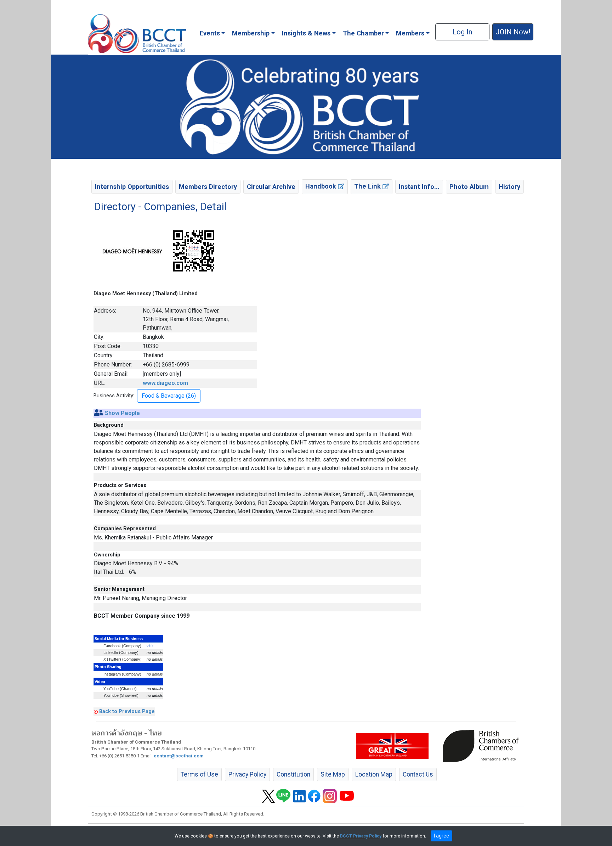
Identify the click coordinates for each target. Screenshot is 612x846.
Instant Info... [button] (419, 186)
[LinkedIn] (299, 795)
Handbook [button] (321, 186)
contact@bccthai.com (179, 755)
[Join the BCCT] (306, 106)
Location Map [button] (373, 774)
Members (410, 33)
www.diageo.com (165, 383)
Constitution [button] (293, 774)
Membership (251, 33)
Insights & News (306, 33)
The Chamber (363, 33)
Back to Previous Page (127, 711)
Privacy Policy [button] (247, 774)
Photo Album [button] (469, 186)
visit (150, 646)
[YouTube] (347, 795)
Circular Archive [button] (271, 186)
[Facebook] (314, 795)
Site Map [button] (333, 774)
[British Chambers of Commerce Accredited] (482, 746)
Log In (462, 32)
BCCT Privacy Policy (360, 836)
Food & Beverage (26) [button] (169, 395)
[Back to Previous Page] (96, 711)
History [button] (509, 186)
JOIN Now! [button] (512, 32)
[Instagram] (330, 795)
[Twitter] (268, 795)
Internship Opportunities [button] (132, 186)
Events (210, 33)
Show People (122, 413)
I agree (441, 836)
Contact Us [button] (418, 774)
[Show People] (98, 413)
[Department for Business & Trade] (392, 746)
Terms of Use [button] (199, 774)
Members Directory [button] (208, 186)
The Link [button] (368, 186)
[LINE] (283, 795)
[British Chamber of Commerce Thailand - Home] (137, 33)
